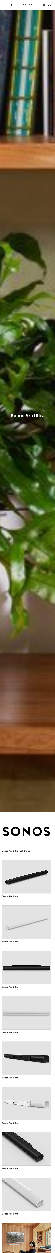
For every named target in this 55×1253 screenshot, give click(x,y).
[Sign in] (44, 5)
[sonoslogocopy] (27, 5)
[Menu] (5, 5)
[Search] (11, 5)
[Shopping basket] (49, 5)
